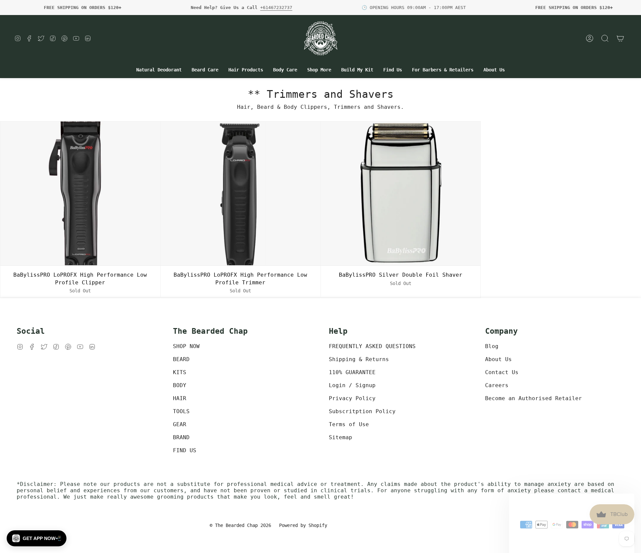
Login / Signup (352, 385)
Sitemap (340, 437)
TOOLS (181, 411)
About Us (498, 359)
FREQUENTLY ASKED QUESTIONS (372, 346)
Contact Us (501, 372)
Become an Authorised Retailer (533, 398)
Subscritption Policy (362, 411)
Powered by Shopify (303, 525)
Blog (491, 346)
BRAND (181, 437)
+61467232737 (276, 7)
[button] (159, 70)
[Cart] (620, 38)
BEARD (181, 359)
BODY (179, 385)
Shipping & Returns (359, 359)
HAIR (179, 398)
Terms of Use (349, 424)
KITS (179, 372)
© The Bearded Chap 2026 (240, 525)
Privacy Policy (352, 398)
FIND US (184, 450)
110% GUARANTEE (352, 372)
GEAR (179, 424)
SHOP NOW (186, 346)
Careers (496, 385)
